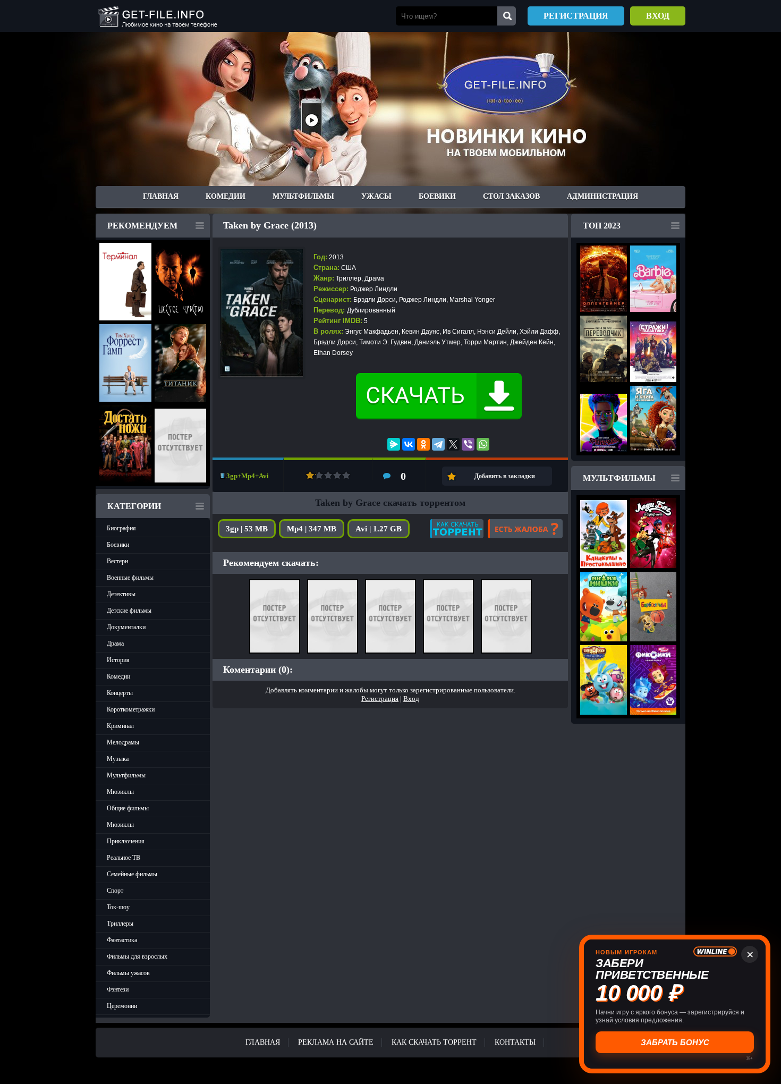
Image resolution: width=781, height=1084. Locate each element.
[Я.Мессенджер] (393, 444)
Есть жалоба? (525, 528)
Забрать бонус (675, 1042)
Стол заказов (511, 196)
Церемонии (122, 1006)
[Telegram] (438, 444)
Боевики (437, 196)
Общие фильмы (128, 808)
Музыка (118, 759)
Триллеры (120, 923)
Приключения (126, 841)
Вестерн (117, 561)
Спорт (115, 890)
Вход (657, 15)
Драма (115, 643)
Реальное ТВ (123, 857)
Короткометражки (131, 709)
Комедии (225, 196)
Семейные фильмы (132, 874)
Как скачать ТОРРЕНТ (434, 1042)
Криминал (120, 726)
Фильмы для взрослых (137, 956)
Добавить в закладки (504, 476)
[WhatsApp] (483, 444)
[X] (453, 444)
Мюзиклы (120, 792)
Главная (161, 196)
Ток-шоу (118, 907)
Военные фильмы (130, 577)
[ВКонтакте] (408, 444)
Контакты (515, 1042)
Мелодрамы (123, 742)
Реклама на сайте (335, 1042)
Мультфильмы (303, 196)
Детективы (121, 594)
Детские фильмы (129, 610)
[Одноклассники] (423, 444)
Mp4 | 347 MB (311, 528)
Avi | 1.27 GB (378, 528)
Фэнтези (118, 989)
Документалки (126, 627)
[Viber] (468, 444)
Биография (121, 528)
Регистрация (576, 15)
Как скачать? (456, 528)
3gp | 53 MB (247, 528)
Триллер (348, 278)
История (118, 660)
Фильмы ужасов (128, 973)
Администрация (602, 196)
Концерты (120, 693)
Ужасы (376, 196)
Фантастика (122, 940)
